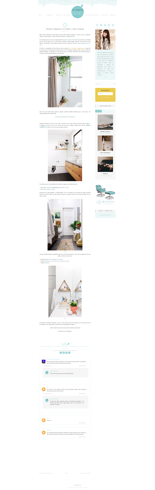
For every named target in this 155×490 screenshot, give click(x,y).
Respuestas (48, 365)
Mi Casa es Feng (83, 487)
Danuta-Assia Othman (53, 359)
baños (42, 346)
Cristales (49, 346)
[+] (105, 76)
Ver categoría (105, 133)
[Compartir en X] (63, 353)
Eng (102, 28)
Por (109, 28)
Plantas (65, 348)
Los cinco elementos (82, 346)
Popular (98, 111)
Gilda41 (49, 430)
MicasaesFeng (54, 371)
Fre (106, 28)
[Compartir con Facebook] (61, 353)
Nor (113, 28)
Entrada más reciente (46, 473)
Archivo (112, 111)
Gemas (72, 346)
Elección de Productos (61, 346)
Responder (82, 365)
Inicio (66, 473)
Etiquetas (105, 111)
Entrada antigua (85, 473)
